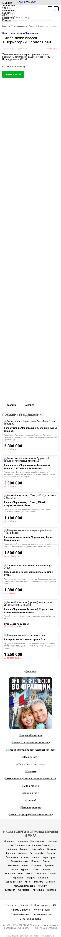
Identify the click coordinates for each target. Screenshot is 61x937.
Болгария (10, 873)
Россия (52, 873)
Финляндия (13, 865)
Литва (29, 873)
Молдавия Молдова (24, 886)
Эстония (46, 869)
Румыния (49, 865)
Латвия (35, 869)
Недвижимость (42, 914)
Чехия (25, 865)
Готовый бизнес (19, 914)
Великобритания (19, 861)
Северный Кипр (14, 881)
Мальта (36, 857)
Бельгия (51, 853)
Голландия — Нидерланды (30, 841)
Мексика (38, 881)
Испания (22, 853)
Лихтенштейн (36, 853)
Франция (9, 841)
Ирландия (43, 877)
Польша (35, 861)
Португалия (12, 857)
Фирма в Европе (20, 909)
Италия (24, 857)
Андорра (30, 877)
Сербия (14, 869)
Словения (41, 873)
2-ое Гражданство (30, 918)
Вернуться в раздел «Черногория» (20, 33)
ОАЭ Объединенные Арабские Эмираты (30, 845)
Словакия (36, 865)
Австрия (10, 853)
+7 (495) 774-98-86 (26, 2)
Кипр (20, 873)
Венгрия (51, 849)
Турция (24, 869)
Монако (24, 849)
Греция (46, 861)
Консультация (42, 909)
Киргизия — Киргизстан (17, 890)
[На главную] (9, 12)
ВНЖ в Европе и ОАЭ (43, 905)
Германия (52, 841)
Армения (42, 886)
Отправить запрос (13, 74)
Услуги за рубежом (16, 905)
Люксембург (37, 849)
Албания (50, 881)
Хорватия (18, 877)
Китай (28, 881)
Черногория (49, 857)
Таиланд (51, 890)
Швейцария (11, 849)
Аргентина (38, 890)
